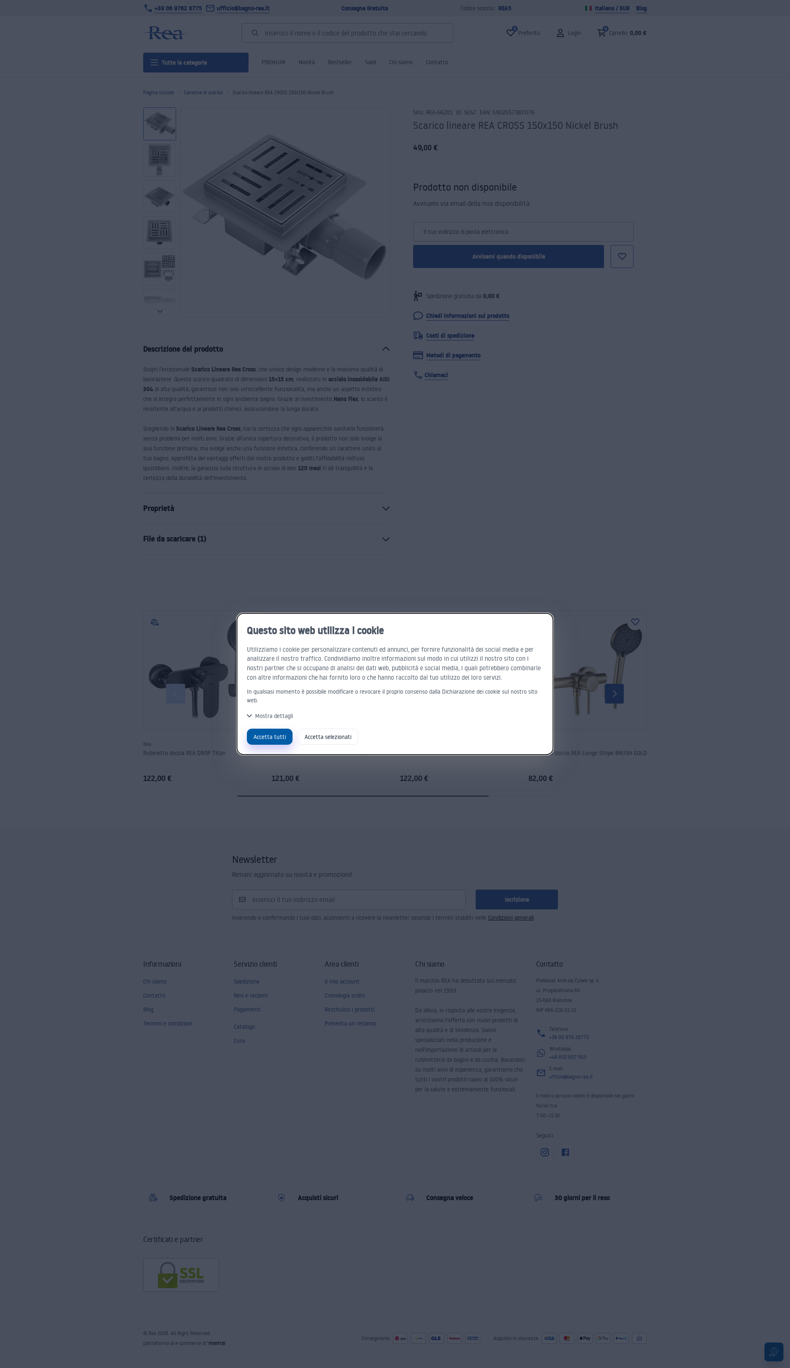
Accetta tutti (269, 737)
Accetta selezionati (327, 737)
